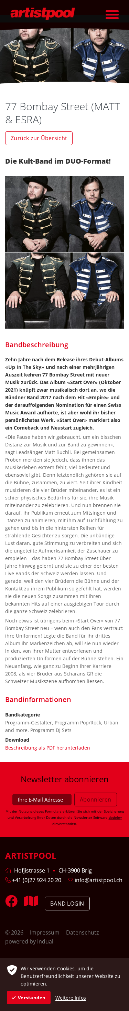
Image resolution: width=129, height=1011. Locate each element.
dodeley (115, 817)
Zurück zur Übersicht (39, 138)
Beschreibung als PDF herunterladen (47, 747)
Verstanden (32, 997)
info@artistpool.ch (97, 880)
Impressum (45, 932)
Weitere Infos (70, 997)
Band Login (67, 903)
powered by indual (29, 941)
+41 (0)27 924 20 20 (36, 880)
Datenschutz (82, 932)
